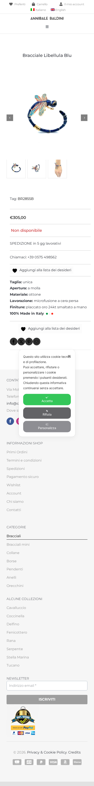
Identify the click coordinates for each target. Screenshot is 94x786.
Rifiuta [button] (47, 414)
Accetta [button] (47, 400)
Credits (74, 752)
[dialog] (47, 393)
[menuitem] (38, 9)
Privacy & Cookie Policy (47, 752)
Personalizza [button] (47, 428)
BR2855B (26, 199)
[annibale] (47, 18)
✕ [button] (69, 356)
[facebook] (10, 421)
